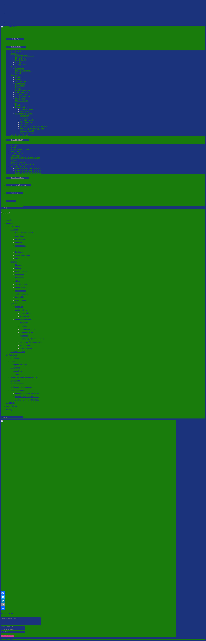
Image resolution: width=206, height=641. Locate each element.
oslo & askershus (22, 255)
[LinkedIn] (88, 601)
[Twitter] (88, 597)
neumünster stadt (27, 329)
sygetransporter (17, 384)
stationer (9, 223)
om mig (9, 409)
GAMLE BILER (12, 355)
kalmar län (19, 275)
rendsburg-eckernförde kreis (32, 339)
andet (12, 361)
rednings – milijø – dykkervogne (23, 377)
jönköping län (21, 271)
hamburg (19, 307)
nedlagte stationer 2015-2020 (27, 397)
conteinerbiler (16, 371)
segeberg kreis (26, 345)
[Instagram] (10, 8)
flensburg (24, 323)
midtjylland (19, 236)
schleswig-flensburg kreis (30, 342)
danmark (14, 230)
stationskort (15, 226)
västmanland (20, 291)
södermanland (21, 287)
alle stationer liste (17, 352)
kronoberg (19, 278)
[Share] (88, 608)
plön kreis (24, 336)
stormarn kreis (26, 348)
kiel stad (23, 326)
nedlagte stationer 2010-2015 (27, 400)
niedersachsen (21, 310)
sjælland (18, 242)
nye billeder (10, 403)
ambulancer (15, 358)
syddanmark (20, 246)
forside (9, 220)
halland (18, 268)
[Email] (88, 604)
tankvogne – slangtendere (21, 387)
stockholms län (21, 284)
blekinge (18, 265)
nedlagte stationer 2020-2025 (27, 393)
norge (12, 249)
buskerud (19, 252)
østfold (18, 258)
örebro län (19, 297)
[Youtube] (10, 12)
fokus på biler (11, 406)
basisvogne (15, 368)
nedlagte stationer (18, 390)
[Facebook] (10, 4)
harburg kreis (25, 313)
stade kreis (24, 316)
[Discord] (10, 21)
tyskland (14, 303)
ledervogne (15, 374)
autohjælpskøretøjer (18, 365)
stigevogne (15, 381)
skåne (17, 281)
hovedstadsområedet (24, 233)
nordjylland (20, 239)
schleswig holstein (23, 320)
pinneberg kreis (26, 332)
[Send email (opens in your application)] (10, 17)
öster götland (20, 300)
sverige (13, 262)
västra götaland (21, 294)
